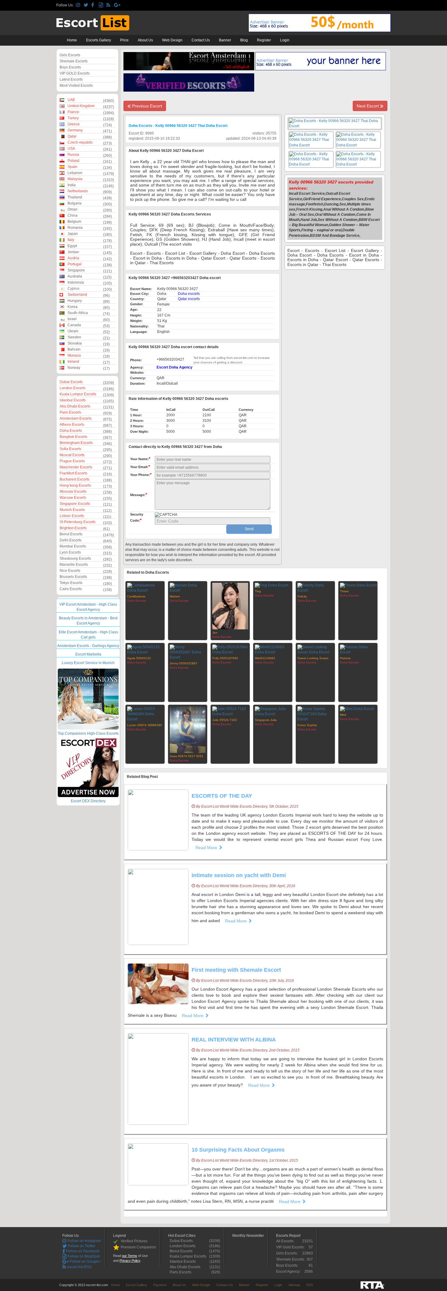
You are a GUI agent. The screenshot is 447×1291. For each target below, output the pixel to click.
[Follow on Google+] (117, 5)
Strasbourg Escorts (75, 558)
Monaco (74, 355)
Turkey (73, 118)
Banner (225, 40)
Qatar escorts (189, 299)
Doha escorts (189, 294)
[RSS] (109, 5)
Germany (75, 130)
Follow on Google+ (85, 1261)
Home (72, 40)
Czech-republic (80, 142)
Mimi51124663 (265, 658)
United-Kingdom (81, 106)
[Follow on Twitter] (86, 5)
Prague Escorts (72, 461)
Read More (207, 847)
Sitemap (294, 1285)
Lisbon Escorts (72, 516)
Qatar (72, 136)
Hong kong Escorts (75, 485)
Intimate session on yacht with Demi (239, 875)
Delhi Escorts (70, 540)
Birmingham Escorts (76, 443)
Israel (72, 319)
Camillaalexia (136, 596)
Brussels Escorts (73, 577)
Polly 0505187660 (225, 658)
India (72, 185)
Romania (75, 228)
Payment (159, 1285)
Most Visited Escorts (76, 85)
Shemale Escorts (74, 61)
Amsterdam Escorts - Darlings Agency (88, 646)
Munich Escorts (72, 510)
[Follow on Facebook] (94, 5)
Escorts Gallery (98, 40)
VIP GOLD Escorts (75, 73)
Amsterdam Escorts (76, 418)
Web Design (172, 40)
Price (124, 40)
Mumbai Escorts (73, 546)
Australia (75, 276)
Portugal (74, 264)
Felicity (302, 596)
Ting (258, 591)
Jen (214, 632)
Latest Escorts (71, 79)
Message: (138, 494)
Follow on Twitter (81, 1246)
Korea (73, 307)
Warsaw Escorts (73, 497)
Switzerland (77, 294)
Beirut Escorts (71, 534)
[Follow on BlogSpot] (102, 5)
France (73, 112)
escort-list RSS (79, 1267)
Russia (73, 154)
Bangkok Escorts (73, 437)
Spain (72, 167)
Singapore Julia (266, 720)
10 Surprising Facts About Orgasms (238, 1150)
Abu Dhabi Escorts (75, 406)
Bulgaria (74, 203)
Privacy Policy (130, 1260)
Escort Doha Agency (174, 367)
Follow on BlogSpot (83, 1256)
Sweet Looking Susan (312, 658)
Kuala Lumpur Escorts (78, 394)
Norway (74, 368)
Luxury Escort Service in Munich (88, 663)
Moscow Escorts (73, 491)
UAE (71, 100)
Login (284, 40)
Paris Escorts (70, 412)
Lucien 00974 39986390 (144, 725)
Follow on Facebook (82, 1251)
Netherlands (78, 191)
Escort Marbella (88, 654)
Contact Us (201, 40)
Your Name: (140, 458)
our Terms (129, 1256)
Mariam (175, 596)
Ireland (73, 361)
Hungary (75, 301)
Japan (73, 234)
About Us (145, 40)
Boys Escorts (70, 67)
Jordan (73, 252)
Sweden (74, 337)
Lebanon (75, 173)
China (73, 215)
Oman (73, 209)
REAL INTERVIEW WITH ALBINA (234, 1040)
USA (71, 148)
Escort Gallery (136, 1285)
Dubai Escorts (71, 382)
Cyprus (73, 288)
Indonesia (76, 282)
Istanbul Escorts (73, 400)
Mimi (343, 714)
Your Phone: (140, 474)
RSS (309, 1285)
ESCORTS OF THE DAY (222, 796)
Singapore (76, 270)
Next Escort (368, 105)
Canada (74, 325)
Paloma (345, 658)
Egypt (72, 246)
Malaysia (75, 179)
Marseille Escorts (74, 564)
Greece (74, 124)
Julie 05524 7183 (224, 720)
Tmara (344, 591)
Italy (71, 240)
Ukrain (73, 331)
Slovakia (75, 343)
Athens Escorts (72, 424)
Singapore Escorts (75, 504)
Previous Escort (146, 105)
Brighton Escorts (73, 528)
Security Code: (136, 518)
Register (264, 40)
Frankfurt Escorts (73, 473)
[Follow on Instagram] (79, 5)
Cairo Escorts (71, 589)
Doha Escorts (71, 431)
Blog (244, 40)
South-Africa (78, 313)
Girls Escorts (70, 55)
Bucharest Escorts (74, 479)
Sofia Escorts (70, 449)
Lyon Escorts (70, 552)
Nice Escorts (70, 571)
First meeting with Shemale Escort (236, 970)
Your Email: (140, 466)
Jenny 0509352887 (183, 663)
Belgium (74, 221)
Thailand (75, 197)
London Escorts (72, 388)
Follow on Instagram (84, 1241)
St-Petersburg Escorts (77, 522)
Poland (73, 161)
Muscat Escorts (72, 455)
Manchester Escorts (76, 467)
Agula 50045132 (139, 658)
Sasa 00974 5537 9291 (186, 756)
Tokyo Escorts (71, 583)
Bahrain (74, 349)
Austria (73, 258)
